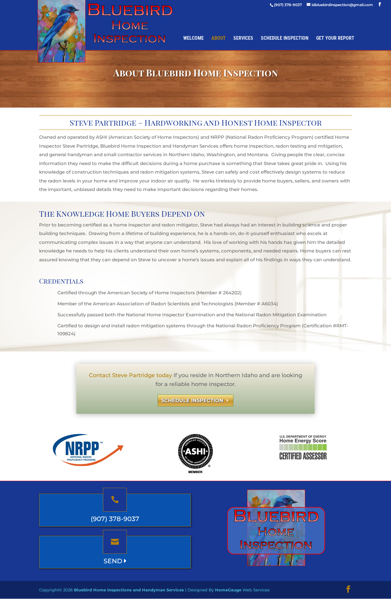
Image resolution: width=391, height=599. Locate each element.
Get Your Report (335, 38)
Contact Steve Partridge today (130, 375)
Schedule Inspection (285, 38)
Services (243, 38)
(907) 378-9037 (115, 519)
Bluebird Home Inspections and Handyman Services (129, 589)
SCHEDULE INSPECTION (192, 400)
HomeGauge (228, 589)
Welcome (193, 38)
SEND (114, 561)
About (218, 38)
